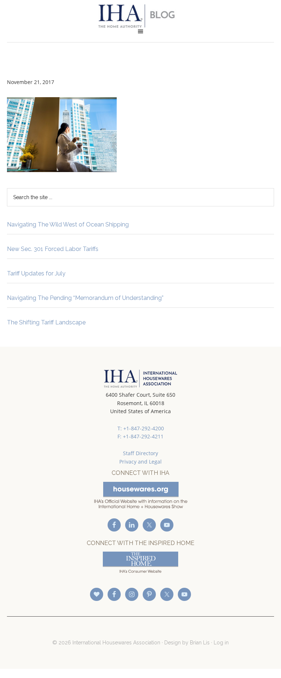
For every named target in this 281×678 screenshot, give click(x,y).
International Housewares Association (140, 16)
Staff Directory (140, 453)
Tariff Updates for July (36, 273)
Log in (221, 642)
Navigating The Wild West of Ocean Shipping (68, 224)
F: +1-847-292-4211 (140, 436)
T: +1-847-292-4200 (140, 428)
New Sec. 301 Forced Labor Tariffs (52, 248)
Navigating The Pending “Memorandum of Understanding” (85, 297)
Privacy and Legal (140, 461)
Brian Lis (200, 642)
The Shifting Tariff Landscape (46, 322)
